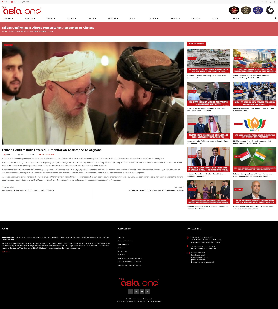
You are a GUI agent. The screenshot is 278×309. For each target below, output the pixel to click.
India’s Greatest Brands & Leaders (129, 265)
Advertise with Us (123, 244)
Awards (174, 19)
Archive (195, 19)
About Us (120, 237)
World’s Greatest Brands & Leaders (129, 258)
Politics (70, 19)
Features (29, 19)
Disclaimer (121, 248)
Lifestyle (112, 19)
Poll (235, 19)
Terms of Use (122, 251)
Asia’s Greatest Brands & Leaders (129, 262)
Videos (215, 19)
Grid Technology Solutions (151, 301)
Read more (5, 251)
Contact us (121, 255)
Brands (91, 19)
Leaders (49, 19)
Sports (153, 19)
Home (4, 31)
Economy (7, 19)
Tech (131, 19)
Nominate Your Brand (124, 241)
